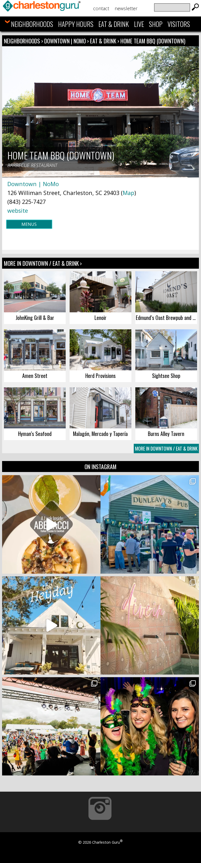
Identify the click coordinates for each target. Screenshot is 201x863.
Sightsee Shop (166, 375)
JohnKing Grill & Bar (35, 317)
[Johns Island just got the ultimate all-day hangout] (51, 625)
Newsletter (126, 8)
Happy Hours (75, 24)
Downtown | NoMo (65, 41)
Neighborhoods (32, 24)
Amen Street (34, 375)
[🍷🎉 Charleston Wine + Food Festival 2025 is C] (51, 726)
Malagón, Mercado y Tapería (100, 434)
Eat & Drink (113, 24)
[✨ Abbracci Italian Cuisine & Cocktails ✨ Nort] (51, 524)
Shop (156, 24)
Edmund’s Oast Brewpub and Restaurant (166, 317)
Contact (101, 8)
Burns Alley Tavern (166, 434)
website (17, 210)
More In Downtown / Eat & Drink (166, 448)
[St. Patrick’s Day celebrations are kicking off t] (149, 524)
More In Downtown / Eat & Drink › (43, 263)
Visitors (179, 24)
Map (128, 193)
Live (139, 24)
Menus (29, 224)
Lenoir (100, 317)
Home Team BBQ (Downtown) (152, 41)
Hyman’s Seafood (35, 434)
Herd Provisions (100, 375)
